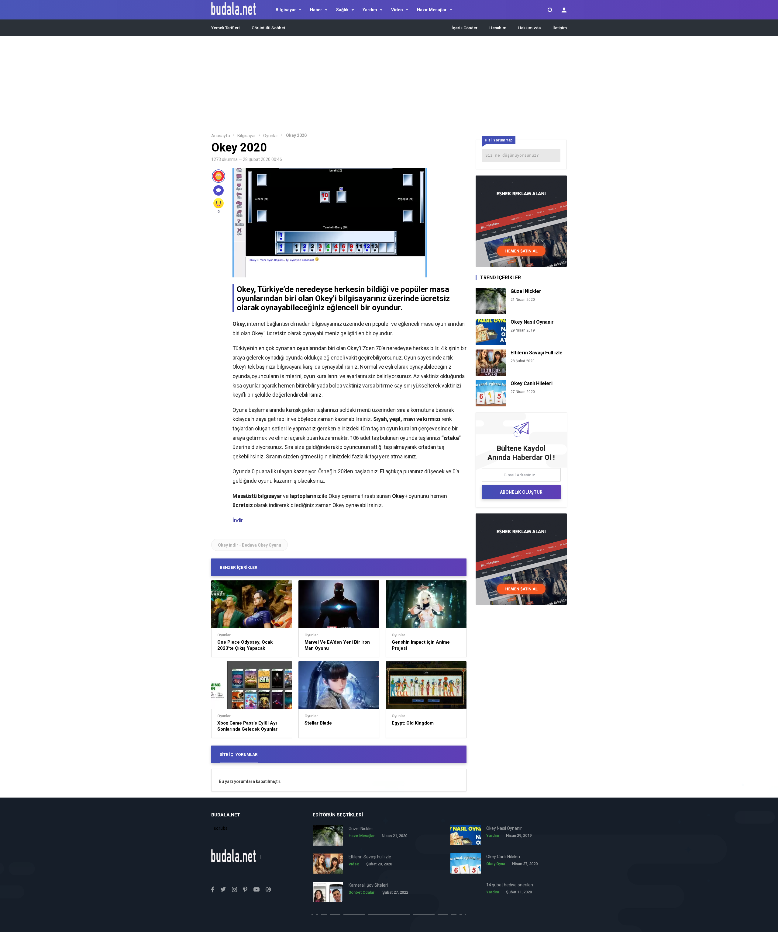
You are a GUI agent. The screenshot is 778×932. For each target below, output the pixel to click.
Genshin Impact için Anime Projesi (421, 645)
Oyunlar (270, 136)
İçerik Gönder (464, 27)
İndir (237, 520)
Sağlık (342, 9)
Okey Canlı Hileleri (532, 383)
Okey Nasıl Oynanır (532, 322)
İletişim (560, 27)
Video (397, 9)
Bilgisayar (286, 9)
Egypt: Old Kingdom (413, 723)
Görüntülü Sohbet (268, 27)
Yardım (370, 9)
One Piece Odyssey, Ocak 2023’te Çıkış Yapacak (245, 645)
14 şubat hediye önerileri (509, 884)
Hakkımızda (529, 27)
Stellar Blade (318, 723)
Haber (316, 9)
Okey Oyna (495, 864)
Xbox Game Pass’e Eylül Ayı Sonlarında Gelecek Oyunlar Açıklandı (247, 726)
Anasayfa (220, 136)
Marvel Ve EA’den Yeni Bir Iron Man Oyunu (337, 645)
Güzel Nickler (526, 291)
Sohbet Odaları (362, 892)
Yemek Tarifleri (225, 27)
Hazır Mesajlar (432, 9)
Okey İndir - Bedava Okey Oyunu (249, 545)
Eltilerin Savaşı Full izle (537, 353)
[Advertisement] (389, 86)
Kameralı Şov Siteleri (368, 885)
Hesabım (497, 27)
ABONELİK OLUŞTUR (521, 492)
